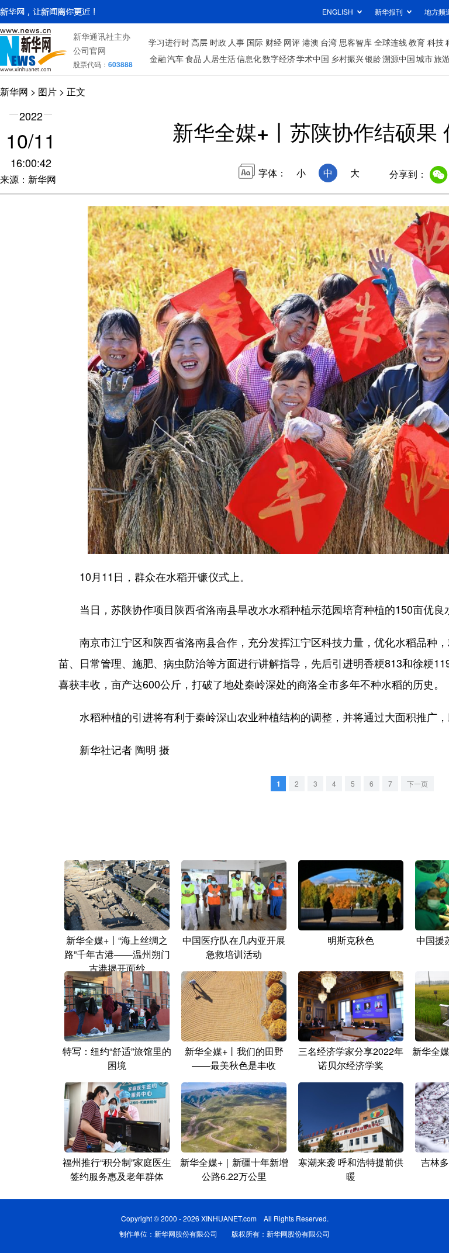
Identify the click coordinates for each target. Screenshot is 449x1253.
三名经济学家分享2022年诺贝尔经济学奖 (350, 1058)
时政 (218, 42)
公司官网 (89, 50)
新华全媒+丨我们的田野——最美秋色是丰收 (234, 1058)
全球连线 (390, 42)
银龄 (373, 58)
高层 (199, 42)
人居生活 (219, 58)
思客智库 (355, 42)
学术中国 (312, 58)
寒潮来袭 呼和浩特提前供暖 (350, 1169)
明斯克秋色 (350, 940)
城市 (424, 58)
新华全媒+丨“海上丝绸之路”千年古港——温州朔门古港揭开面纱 (117, 954)
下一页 (417, 783)
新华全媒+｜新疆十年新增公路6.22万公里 (234, 1169)
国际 (255, 42)
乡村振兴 (347, 58)
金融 (158, 58)
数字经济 (279, 58)
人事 (236, 42)
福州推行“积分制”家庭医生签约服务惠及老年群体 (117, 1169)
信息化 (249, 58)
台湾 (328, 42)
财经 (273, 42)
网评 (292, 42)
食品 (193, 58)
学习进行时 (168, 42)
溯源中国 (398, 58)
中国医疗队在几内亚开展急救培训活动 (233, 947)
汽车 (175, 58)
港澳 (310, 42)
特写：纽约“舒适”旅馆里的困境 (117, 1058)
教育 (417, 42)
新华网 (14, 91)
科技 (435, 42)
